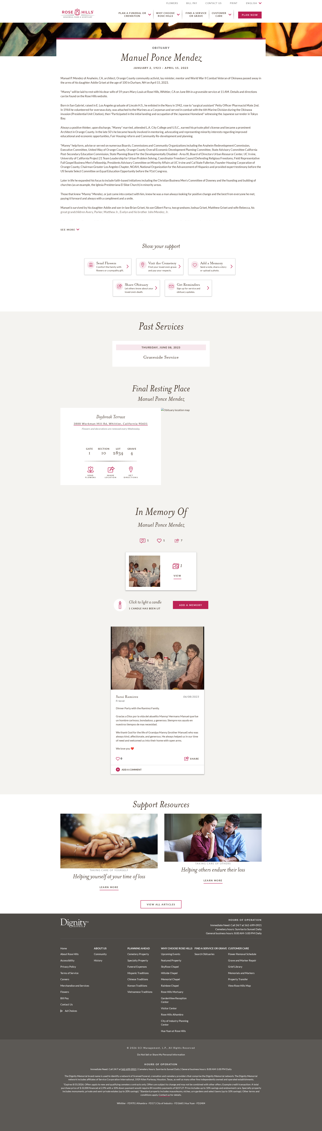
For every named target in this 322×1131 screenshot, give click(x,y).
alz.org (219, 221)
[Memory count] (142, 540)
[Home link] (77, 12)
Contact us (164, 1095)
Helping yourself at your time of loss (109, 874)
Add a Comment (132, 769)
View (177, 575)
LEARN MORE (109, 887)
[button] (234, 4)
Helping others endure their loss (213, 867)
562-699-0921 (253, 925)
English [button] (251, 3)
